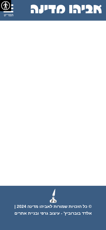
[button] (8, 11)
